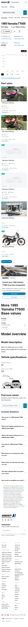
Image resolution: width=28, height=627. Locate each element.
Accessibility (16, 618)
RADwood (17, 579)
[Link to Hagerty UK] (8, 614)
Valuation (17, 546)
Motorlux (16, 577)
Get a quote (14, 293)
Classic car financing (6, 569)
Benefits (16, 550)
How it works (4, 589)
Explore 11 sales (6, 261)
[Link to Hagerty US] (2, 614)
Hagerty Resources (6, 606)
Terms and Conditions (10, 535)
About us (17, 587)
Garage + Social (5, 604)
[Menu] (25, 2)
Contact (16, 596)
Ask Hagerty (17, 548)
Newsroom (17, 594)
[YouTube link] (11, 520)
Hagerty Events (18, 569)
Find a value (4, 6)
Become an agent (5, 576)
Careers (16, 592)
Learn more (14, 297)
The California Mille (19, 572)
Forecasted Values (7, 494)
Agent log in (4, 578)
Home (16, 585)
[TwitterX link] (5, 520)
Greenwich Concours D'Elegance (19, 575)
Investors (17, 598)
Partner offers (18, 552)
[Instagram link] (8, 520)
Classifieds (4, 585)
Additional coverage (6, 571)
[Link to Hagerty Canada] (5, 614)
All (2, 598)
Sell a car (4, 587)
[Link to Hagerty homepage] (9, 516)
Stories (3, 596)
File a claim (4, 546)
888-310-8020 (17, 563)
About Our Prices (20, 487)
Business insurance (6, 567)
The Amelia (17, 570)
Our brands (17, 590)
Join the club (17, 545)
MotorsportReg (5, 607)
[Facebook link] (2, 520)
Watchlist (12, 6)
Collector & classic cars (7, 554)
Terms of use (8, 621)
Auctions (3, 583)
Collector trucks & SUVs (7, 556)
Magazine (17, 554)
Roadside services (19, 561)
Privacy (16, 607)
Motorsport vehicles (6, 561)
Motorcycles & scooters (7, 559)
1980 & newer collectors (7, 552)
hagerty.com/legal (14, 497)
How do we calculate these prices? (11, 78)
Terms (16, 609)
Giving (16, 600)
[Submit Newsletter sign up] (24, 530)
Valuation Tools (15, 2)
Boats (3, 563)
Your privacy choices (8, 618)
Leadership (17, 588)
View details (5, 112)
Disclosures (22, 618)
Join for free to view (6, 38)
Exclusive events (18, 556)
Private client (4, 565)
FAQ (16, 605)
